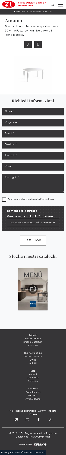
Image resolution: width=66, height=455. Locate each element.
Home (16, 11)
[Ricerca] (52, 4)
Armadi (33, 374)
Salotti (33, 363)
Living (24, 11)
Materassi (33, 389)
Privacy (5, 453)
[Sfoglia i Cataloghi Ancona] (38, 44)
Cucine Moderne (33, 353)
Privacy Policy (47, 199)
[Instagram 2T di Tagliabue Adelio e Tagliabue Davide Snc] (49, 419)
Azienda (33, 335)
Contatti (33, 345)
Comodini (33, 381)
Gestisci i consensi (34, 453)
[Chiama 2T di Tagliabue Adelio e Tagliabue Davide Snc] (16, 419)
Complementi (33, 392)
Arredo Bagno (33, 399)
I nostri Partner (33, 339)
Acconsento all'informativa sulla (31, 199)
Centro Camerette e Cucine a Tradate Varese (32, 4)
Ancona (48, 11)
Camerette (33, 378)
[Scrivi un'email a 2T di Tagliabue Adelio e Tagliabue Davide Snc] (27, 419)
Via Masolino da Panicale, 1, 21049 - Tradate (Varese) (33, 413)
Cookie (16, 453)
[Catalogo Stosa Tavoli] (33, 289)
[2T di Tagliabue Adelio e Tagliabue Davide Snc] (8, 4)
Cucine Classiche (33, 356)
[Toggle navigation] (60, 4)
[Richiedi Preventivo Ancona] (28, 44)
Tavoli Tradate (36, 11)
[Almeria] (7, 44)
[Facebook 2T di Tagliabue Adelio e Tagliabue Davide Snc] (38, 419)
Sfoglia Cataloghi (32, 342)
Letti (32, 371)
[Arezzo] (58, 44)
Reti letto (33, 395)
